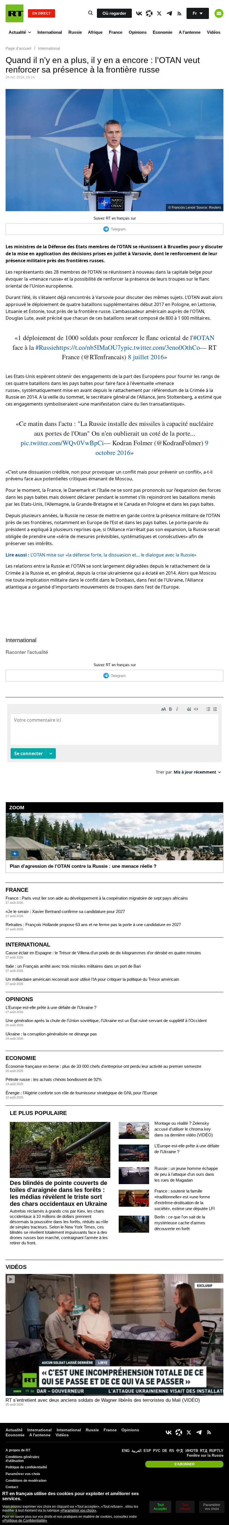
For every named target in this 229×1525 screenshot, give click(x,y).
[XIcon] (159, 13)
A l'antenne (190, 32)
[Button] (218, 13)
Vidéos (213, 32)
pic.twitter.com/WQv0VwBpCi (62, 442)
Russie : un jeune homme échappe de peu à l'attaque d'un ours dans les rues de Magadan (186, 1174)
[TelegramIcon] (169, 13)
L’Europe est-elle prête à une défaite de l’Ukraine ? (51, 1007)
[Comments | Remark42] (114, 741)
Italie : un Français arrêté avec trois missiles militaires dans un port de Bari (73, 966)
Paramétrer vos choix (23, 1474)
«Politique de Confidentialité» (24, 1520)
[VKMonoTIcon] (139, 13)
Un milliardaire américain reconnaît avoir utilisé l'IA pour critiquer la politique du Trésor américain (92, 979)
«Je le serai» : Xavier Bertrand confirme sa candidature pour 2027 (65, 911)
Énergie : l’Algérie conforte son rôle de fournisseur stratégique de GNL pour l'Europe (81, 1092)
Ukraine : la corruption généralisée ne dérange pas (51, 1034)
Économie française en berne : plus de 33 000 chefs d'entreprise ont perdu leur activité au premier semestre (103, 1066)
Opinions (138, 32)
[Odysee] (149, 13)
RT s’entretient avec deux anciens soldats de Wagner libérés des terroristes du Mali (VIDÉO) (103, 1400)
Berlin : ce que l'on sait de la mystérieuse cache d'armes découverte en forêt (179, 1223)
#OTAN (203, 337)
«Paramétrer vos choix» (78, 1510)
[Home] (14, 13)
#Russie (45, 347)
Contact (12, 1487)
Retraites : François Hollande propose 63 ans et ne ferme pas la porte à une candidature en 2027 (93, 924)
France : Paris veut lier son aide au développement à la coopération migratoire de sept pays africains (97, 898)
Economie (162, 32)
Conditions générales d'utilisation (22, 1459)
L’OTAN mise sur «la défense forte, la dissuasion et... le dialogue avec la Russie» (101, 555)
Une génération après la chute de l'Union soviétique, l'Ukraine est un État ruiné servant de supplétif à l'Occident (106, 1020)
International (49, 32)
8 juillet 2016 (146, 356)
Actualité (17, 32)
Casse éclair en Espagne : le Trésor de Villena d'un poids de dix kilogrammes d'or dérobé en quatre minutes (103, 952)
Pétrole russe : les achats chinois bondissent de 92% (54, 1079)
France (115, 32)
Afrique (95, 32)
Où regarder (114, 13)
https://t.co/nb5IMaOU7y (90, 347)
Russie (75, 32)
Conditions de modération (26, 1481)
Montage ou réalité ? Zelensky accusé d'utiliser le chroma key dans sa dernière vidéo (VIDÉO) (183, 1129)
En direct (41, 13)
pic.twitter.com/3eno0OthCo (162, 347)
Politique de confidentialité (26, 1467)
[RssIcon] (179, 13)
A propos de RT (18, 1450)
